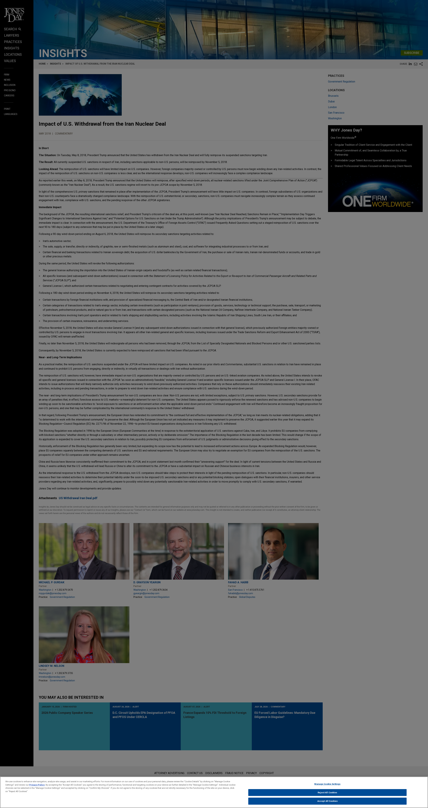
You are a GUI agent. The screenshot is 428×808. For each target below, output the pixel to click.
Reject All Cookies (327, 792)
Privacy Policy (37, 785)
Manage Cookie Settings (327, 784)
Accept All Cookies (327, 801)
